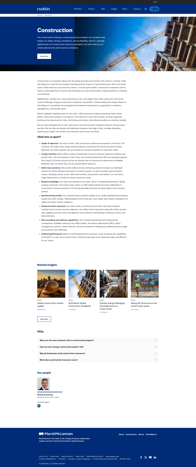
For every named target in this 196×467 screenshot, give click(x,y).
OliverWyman (151, 434)
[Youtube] (150, 457)
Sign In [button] (155, 2)
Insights (114, 9)
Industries (77, 9)
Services (91, 9)
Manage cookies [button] (125, 459)
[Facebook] (141, 457)
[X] (146, 457)
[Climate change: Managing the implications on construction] (114, 284)
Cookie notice (79, 456)
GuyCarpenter (131, 434)
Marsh (121, 434)
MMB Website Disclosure (94, 456)
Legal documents (67, 456)
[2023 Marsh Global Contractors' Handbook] (82, 284)
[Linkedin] (155, 457)
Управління (62, 459)
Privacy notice (54, 456)
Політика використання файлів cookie (105, 459)
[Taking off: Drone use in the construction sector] (145, 284)
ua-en (155, 9)
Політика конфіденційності (47, 459)
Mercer (141, 434)
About (124, 9)
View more (44, 319)
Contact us (137, 9)
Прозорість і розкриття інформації (79, 459)
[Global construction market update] (51, 284)
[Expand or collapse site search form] (145, 9)
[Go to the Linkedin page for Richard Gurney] (39, 405)
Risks (103, 9)
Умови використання (112, 456)
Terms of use (43, 456)
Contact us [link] (44, 56)
